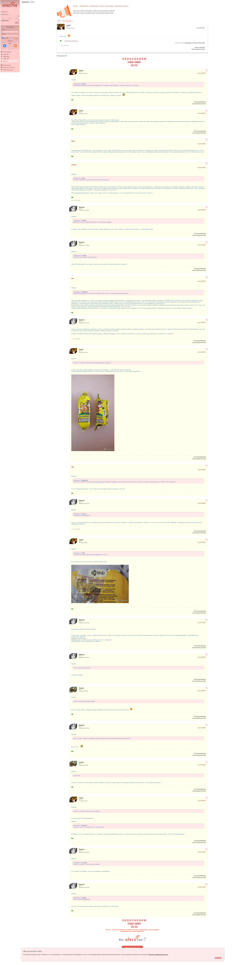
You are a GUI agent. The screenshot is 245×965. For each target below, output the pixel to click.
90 (206, 465)
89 (206, 349)
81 (206, 70)
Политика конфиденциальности (158, 954)
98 (206, 797)
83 (206, 139)
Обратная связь (8, 70)
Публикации (7, 65)
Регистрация (7, 52)
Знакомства (4, 12)
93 (206, 619)
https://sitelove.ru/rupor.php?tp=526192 (195, 42)
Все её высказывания (200, 101)
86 (206, 242)
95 (206, 688)
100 (206, 884)
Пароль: (4, 34)
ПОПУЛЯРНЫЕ (67, 21)
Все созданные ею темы (198, 49)
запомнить (6, 38)
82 (206, 110)
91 (206, 500)
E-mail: (3, 30)
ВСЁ (59, 21)
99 (206, 849)
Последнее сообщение (71, 41)
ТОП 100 (6, 59)
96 (206, 725)
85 (206, 207)
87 (206, 277)
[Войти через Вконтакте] (4, 45)
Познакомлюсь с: (5, 14)
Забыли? (10, 41)
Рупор (5, 61)
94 (206, 654)
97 (206, 762)
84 (206, 163)
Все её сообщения (200, 47)
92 (206, 539)
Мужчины (6, 56)
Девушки (6, 54)
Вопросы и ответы (9, 67)
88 (206, 319)
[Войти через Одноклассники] (15, 45)
